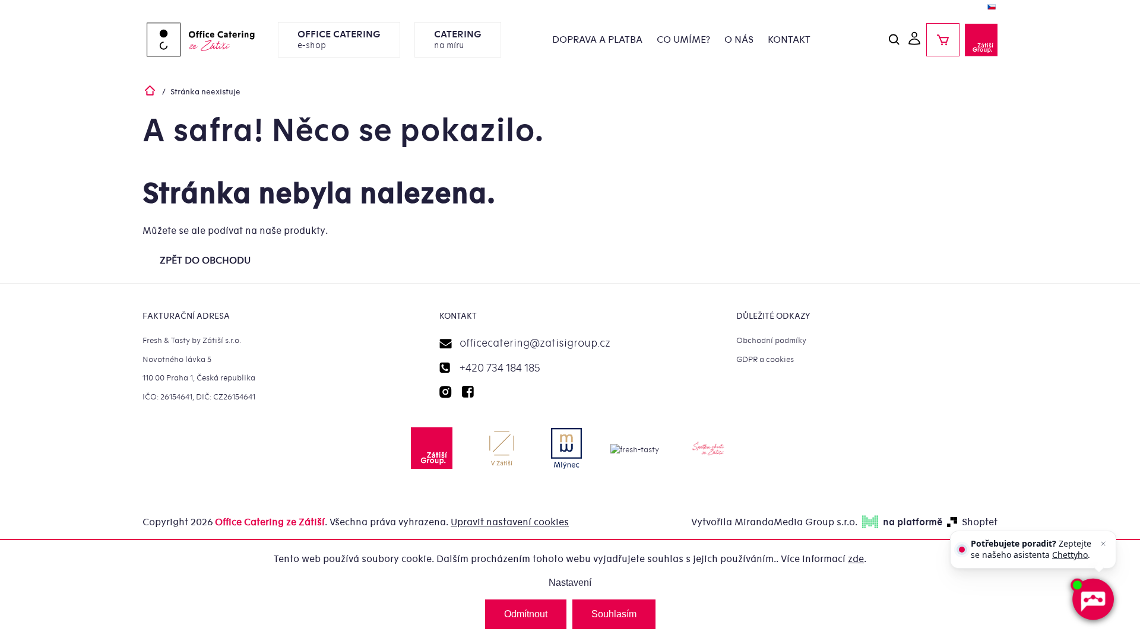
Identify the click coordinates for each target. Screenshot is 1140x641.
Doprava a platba (597, 40)
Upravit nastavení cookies (510, 522)
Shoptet (980, 522)
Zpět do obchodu (205, 260)
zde (856, 559)
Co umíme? (683, 40)
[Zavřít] (1103, 543)
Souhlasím (613, 614)
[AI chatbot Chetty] (1092, 599)
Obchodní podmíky (771, 340)
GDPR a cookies (765, 359)
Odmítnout (525, 614)
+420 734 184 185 (500, 368)
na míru (458, 39)
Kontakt (789, 40)
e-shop (339, 39)
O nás (738, 40)
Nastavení (570, 582)
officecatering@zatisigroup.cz (535, 343)
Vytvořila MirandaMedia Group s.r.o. (774, 522)
